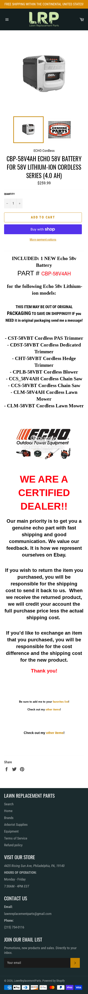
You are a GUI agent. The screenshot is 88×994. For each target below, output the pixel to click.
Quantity (9, 194)
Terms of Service (15, 838)
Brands (9, 818)
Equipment (11, 831)
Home (8, 811)
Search (9, 804)
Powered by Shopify (53, 980)
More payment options (43, 239)
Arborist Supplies (16, 824)
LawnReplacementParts (27, 980)
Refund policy (13, 845)
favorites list (60, 701)
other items (53, 709)
